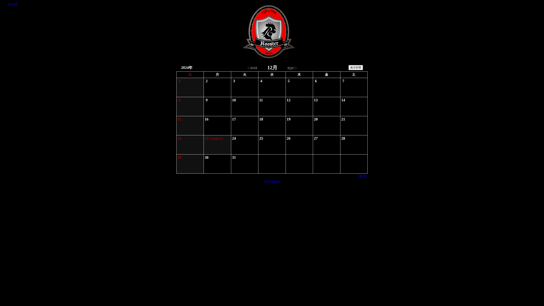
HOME (13, 4)
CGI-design (272, 181)
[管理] (362, 176)
